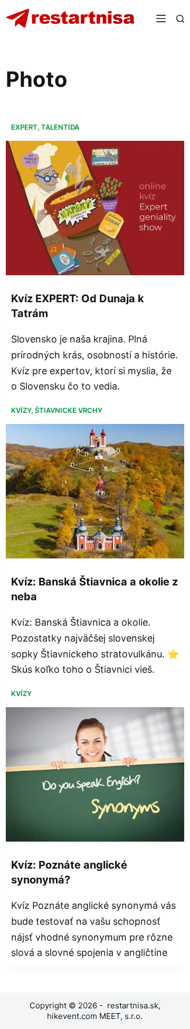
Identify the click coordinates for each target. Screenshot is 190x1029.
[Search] (180, 19)
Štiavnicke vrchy (68, 410)
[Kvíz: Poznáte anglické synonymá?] (95, 774)
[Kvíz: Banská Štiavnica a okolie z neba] (95, 491)
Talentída (60, 127)
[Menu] (161, 18)
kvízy (21, 410)
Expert (24, 127)
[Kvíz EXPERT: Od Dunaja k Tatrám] (95, 208)
